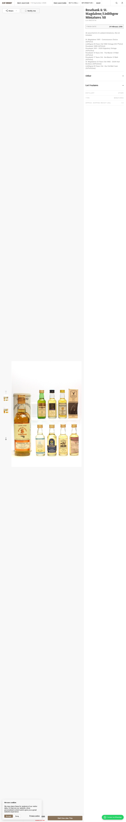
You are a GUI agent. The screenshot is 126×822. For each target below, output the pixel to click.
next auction (23, 3)
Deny (17, 816)
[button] (105, 77)
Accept (8, 816)
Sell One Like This (65, 818)
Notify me (32, 11)
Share (10, 11)
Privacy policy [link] (34, 816)
